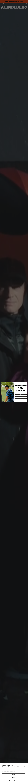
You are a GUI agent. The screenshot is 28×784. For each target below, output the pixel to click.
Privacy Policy (15, 771)
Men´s (20, 394)
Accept (13, 774)
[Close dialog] (26, 382)
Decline (13, 777)
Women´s (21, 396)
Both (20, 398)
